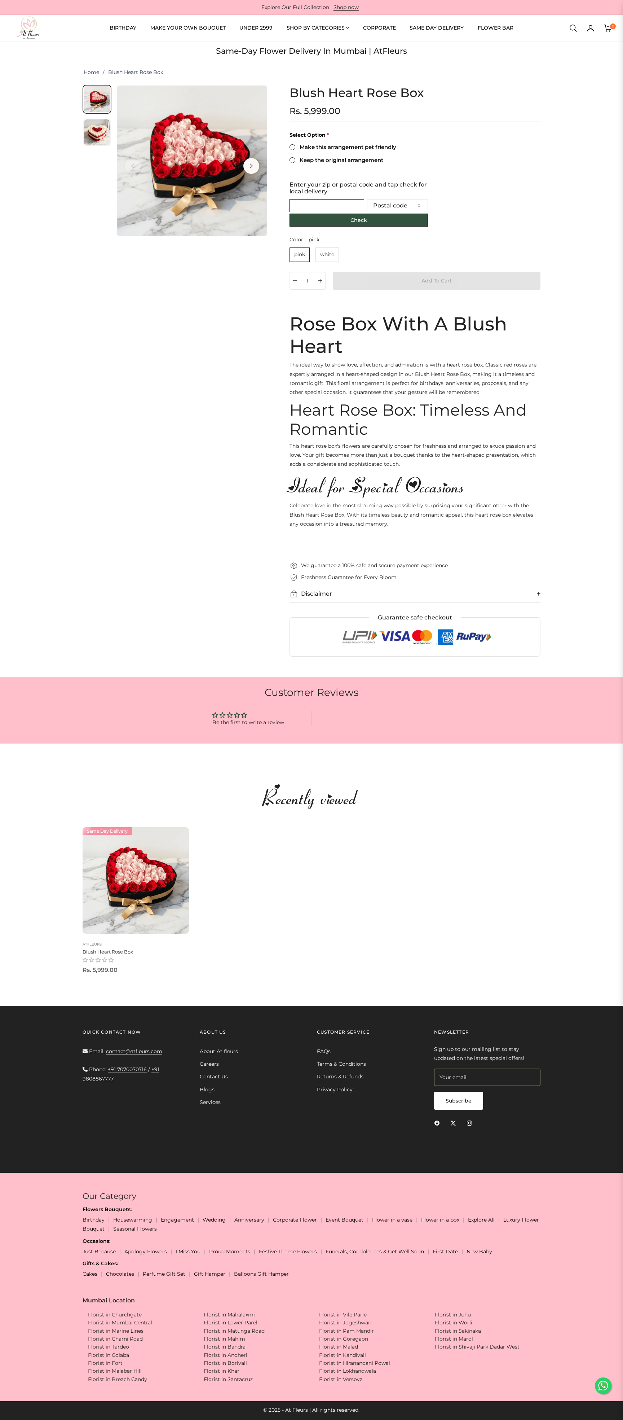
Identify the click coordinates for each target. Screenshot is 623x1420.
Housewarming (132, 1220)
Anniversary (249, 1220)
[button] (573, 28)
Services (210, 1102)
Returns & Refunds (340, 1076)
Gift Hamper (209, 1274)
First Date (445, 1251)
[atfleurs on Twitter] (455, 1122)
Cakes (90, 1274)
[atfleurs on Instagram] (471, 1122)
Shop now (346, 7)
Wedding (214, 1220)
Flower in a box (440, 1220)
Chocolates (120, 1274)
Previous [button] (133, 166)
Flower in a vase (392, 1220)
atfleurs (92, 944)
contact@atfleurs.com (134, 1051)
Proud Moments (229, 1251)
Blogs (207, 1089)
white (327, 254)
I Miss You (188, 1251)
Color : (304, 239)
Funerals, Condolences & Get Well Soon (375, 1251)
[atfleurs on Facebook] (438, 1122)
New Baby (479, 1251)
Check (358, 220)
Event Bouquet (344, 1220)
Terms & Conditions (341, 1064)
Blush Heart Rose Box (108, 952)
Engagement (177, 1220)
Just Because (99, 1251)
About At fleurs (219, 1051)
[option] (192, 161)
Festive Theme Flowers (288, 1251)
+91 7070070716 (127, 1069)
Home (91, 72)
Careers (209, 1064)
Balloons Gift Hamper (261, 1274)
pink (299, 254)
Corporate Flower (295, 1220)
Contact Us (214, 1076)
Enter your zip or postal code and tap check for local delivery (358, 188)
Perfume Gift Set (164, 1274)
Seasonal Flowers (135, 1229)
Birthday (94, 1220)
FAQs (324, 1051)
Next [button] (251, 166)
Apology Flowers (145, 1251)
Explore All (481, 1220)
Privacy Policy (335, 1089)
